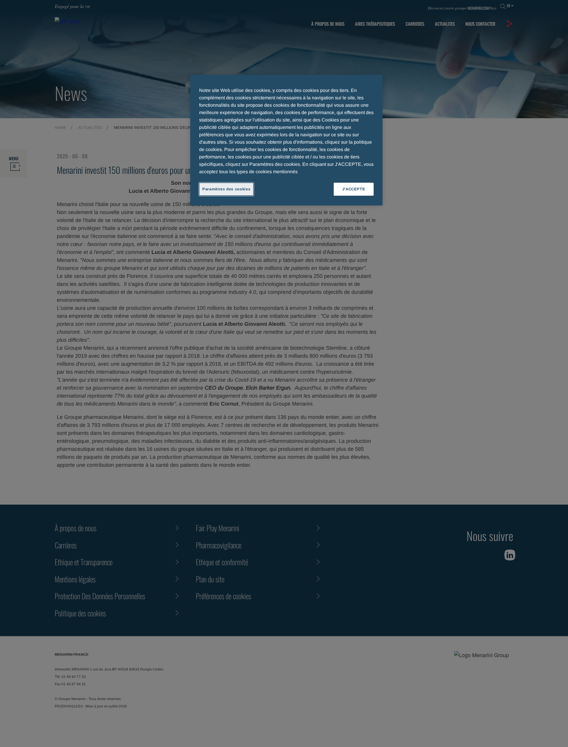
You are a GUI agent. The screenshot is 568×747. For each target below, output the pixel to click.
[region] (286, 140)
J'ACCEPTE (353, 189)
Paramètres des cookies (226, 189)
